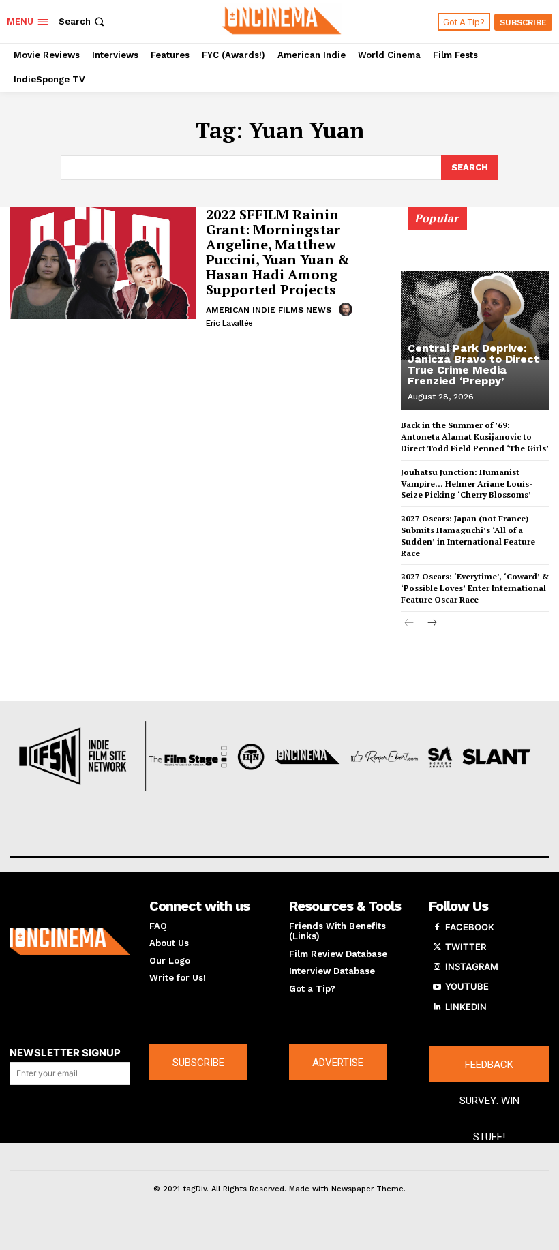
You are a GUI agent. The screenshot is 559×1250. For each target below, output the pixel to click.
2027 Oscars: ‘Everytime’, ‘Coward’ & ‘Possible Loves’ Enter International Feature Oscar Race (475, 588)
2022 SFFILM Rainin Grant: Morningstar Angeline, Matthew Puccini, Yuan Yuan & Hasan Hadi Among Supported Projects (278, 252)
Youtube (467, 986)
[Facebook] (437, 927)
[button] (83, 21)
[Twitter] (437, 947)
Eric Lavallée (229, 323)
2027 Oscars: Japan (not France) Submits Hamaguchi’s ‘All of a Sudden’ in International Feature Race (468, 535)
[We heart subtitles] (281, 19)
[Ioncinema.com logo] (70, 942)
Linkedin (466, 1006)
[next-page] (431, 623)
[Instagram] (437, 967)
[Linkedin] (437, 1007)
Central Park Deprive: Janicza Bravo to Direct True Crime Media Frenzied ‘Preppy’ (473, 364)
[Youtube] (437, 987)
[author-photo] (348, 309)
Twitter (465, 946)
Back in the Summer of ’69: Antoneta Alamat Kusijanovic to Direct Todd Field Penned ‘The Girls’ (475, 436)
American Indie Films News (268, 310)
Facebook (469, 926)
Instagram (471, 966)
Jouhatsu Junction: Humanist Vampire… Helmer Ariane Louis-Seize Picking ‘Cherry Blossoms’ (466, 483)
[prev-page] (409, 623)
